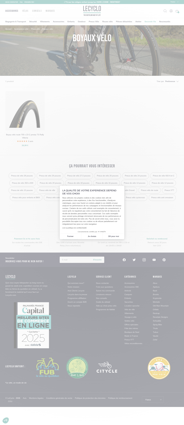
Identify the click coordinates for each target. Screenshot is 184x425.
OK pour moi (113, 236)
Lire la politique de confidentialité (74, 228)
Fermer (70, 236)
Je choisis (92, 236)
